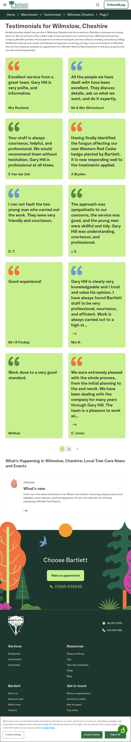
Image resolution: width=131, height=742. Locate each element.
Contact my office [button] (76, 698)
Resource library (75, 653)
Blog (69, 676)
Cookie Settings (13, 735)
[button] (112, 623)
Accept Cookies (92, 735)
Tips (69, 659)
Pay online (72, 710)
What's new (14, 704)
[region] (65, 729)
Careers (12, 710)
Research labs (15, 698)
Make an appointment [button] (79, 693)
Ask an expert (74, 704)
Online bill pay (116, 5)
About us (13, 693)
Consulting (14, 664)
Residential (14, 653)
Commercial (14, 659)
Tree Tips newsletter (78, 664)
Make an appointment (65, 575)
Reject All (115, 735)
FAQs (70, 670)
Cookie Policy (48, 728)
